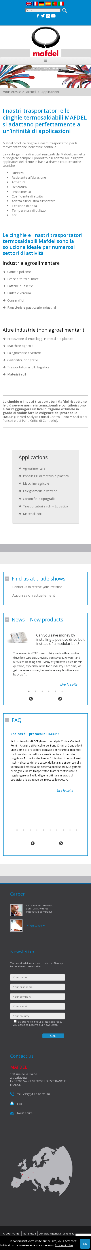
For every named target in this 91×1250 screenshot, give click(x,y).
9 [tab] (70, 830)
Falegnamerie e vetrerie (40, 491)
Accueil (31, 92)
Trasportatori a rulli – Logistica (45, 506)
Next (60, 699)
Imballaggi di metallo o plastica (46, 476)
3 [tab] (42, 691)
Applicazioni (50, 92)
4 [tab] (49, 691)
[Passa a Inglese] (29, 3)
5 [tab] (55, 691)
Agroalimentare (34, 468)
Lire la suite (69, 684)
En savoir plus (64, 1245)
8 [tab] (63, 830)
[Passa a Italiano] (61, 3)
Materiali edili (32, 514)
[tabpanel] (45, 654)
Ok (85, 1244)
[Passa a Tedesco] (42, 3)
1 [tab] (29, 691)
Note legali (29, 1233)
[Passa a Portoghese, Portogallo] (55, 3)
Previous (31, 699)
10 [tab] (76, 830)
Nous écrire (25, 1113)
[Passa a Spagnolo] (49, 3)
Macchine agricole (36, 483)
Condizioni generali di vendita (56, 1233)
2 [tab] (35, 691)
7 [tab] (57, 830)
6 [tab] (62, 691)
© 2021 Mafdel (11, 1233)
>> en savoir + (35, 925)
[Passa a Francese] (36, 3)
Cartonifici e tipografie (39, 499)
